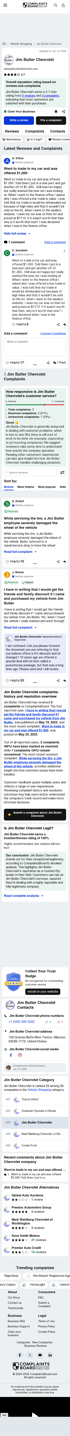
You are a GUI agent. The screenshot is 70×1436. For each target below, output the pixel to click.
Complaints (34, 131)
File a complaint (51, 120)
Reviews (12, 131)
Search (55, 5)
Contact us (15, 1303)
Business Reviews (35, 1346)
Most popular (47, 487)
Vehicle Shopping (39, 1090)
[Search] (30, 472)
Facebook (20, 1355)
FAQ (40, 1298)
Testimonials (15, 1308)
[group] (11, 140)
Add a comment (55, 242)
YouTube (40, 1355)
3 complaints (50, 96)
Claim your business (14, 1334)
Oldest (64, 487)
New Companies (42, 1342)
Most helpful (26, 487)
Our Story (14, 1298)
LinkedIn (50, 1355)
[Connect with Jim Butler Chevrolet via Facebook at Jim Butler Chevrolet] (11, 1055)
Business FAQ (16, 1321)
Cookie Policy (46, 1332)
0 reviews (28, 96)
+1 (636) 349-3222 (21, 1022)
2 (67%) (28, 413)
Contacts (57, 131)
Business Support (19, 1326)
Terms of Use (46, 1321)
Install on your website (42, 991)
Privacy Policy (46, 1326)
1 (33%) (29, 417)
